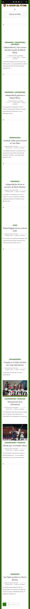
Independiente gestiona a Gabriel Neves (15, 96)
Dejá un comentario (19, 148)
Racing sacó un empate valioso (15, 445)
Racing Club (21, 398)
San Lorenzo (15, 44)
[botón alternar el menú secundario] (3, 2)
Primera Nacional (15, 137)
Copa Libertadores (15, 359)
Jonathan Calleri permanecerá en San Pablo (15, 141)
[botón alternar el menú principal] (15, 9)
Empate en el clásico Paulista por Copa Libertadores (15, 363)
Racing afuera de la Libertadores (15, 403)
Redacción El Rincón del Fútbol (16, 55)
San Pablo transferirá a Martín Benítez (15, 578)
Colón (15, 225)
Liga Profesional (20, 42)
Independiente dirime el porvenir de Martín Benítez (15, 185)
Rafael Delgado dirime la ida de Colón (15, 229)
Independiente (9, 42)
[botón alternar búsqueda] (26, 2)
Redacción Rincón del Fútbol (11, 146)
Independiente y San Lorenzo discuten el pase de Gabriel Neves (15, 50)
